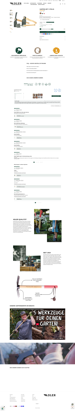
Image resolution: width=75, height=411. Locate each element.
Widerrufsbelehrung (12, 398)
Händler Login (50, 0)
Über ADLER (45, 0)
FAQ (42, 0)
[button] (42, 10)
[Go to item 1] (34, 95)
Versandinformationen (12, 397)
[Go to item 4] (41, 95)
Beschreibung (42, 36)
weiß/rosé (44, 13)
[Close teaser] (4, 406)
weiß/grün (42, 13)
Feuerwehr (39, 3)
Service (44, 3)
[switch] (64, 29)
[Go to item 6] (36, 97)
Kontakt (41, 0)
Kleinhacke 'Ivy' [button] (19, 175)
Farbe (42, 11)
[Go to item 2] (36, 95)
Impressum (11, 394)
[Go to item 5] (34, 97)
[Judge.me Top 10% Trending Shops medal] (49, 84)
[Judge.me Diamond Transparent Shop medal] (36, 84)
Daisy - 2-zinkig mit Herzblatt (55, 17)
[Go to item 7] (39, 97)
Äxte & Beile (26, 3)
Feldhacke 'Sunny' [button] (19, 199)
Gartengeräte (33, 3)
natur (40, 13)
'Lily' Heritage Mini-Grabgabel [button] (21, 186)
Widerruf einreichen (55, 0)
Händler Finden (41, 4)
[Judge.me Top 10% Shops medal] (46, 84)
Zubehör (49, 3)
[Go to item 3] (39, 95)
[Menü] (73, 403)
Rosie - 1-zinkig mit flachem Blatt (45, 17)
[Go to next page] (42, 162)
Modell (41, 15)
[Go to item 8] (41, 97)
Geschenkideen (33, 4)
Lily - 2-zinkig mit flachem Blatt (44, 19)
